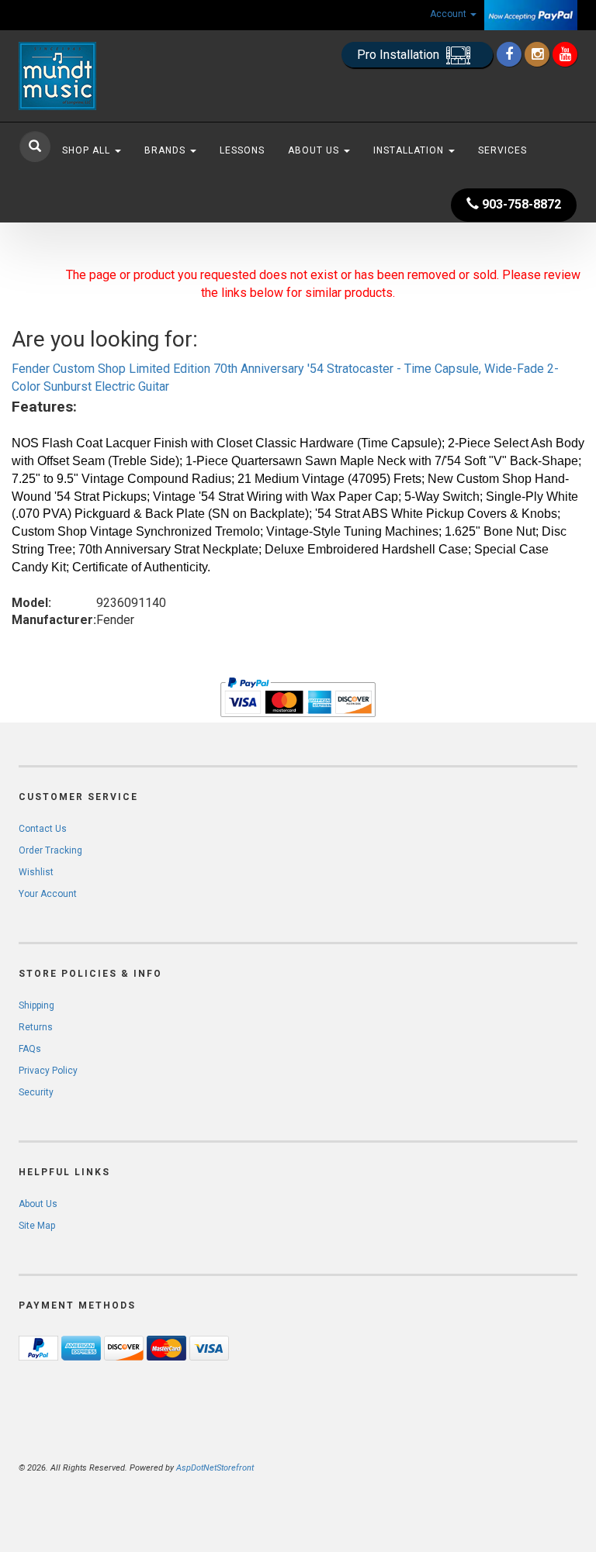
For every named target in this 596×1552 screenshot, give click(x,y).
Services (502, 150)
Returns (36, 1027)
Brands (166, 150)
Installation (410, 150)
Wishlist (36, 872)
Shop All (87, 150)
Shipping (36, 1005)
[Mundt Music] (104, 76)
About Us (315, 150)
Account (449, 14)
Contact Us (43, 828)
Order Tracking (50, 850)
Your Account (48, 893)
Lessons (242, 150)
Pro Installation (399, 54)
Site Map (37, 1225)
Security (36, 1092)
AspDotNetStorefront (215, 1468)
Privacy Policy (48, 1070)
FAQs (30, 1048)
